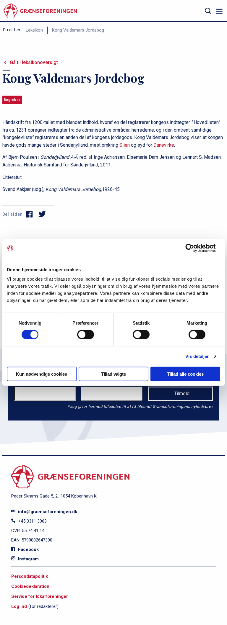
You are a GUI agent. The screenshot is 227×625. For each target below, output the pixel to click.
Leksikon (34, 30)
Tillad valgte (113, 373)
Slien (124, 145)
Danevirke (163, 145)
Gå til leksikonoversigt (34, 62)
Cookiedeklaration (30, 586)
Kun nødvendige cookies (41, 373)
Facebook (28, 549)
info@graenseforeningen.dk (47, 511)
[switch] (85, 334)
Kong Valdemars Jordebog (78, 30)
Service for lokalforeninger (39, 596)
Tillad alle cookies (185, 373)
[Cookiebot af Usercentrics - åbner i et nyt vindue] (194, 248)
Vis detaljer (197, 356)
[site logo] (40, 11)
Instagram (28, 559)
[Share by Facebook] (29, 214)
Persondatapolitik (29, 576)
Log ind (19, 606)
